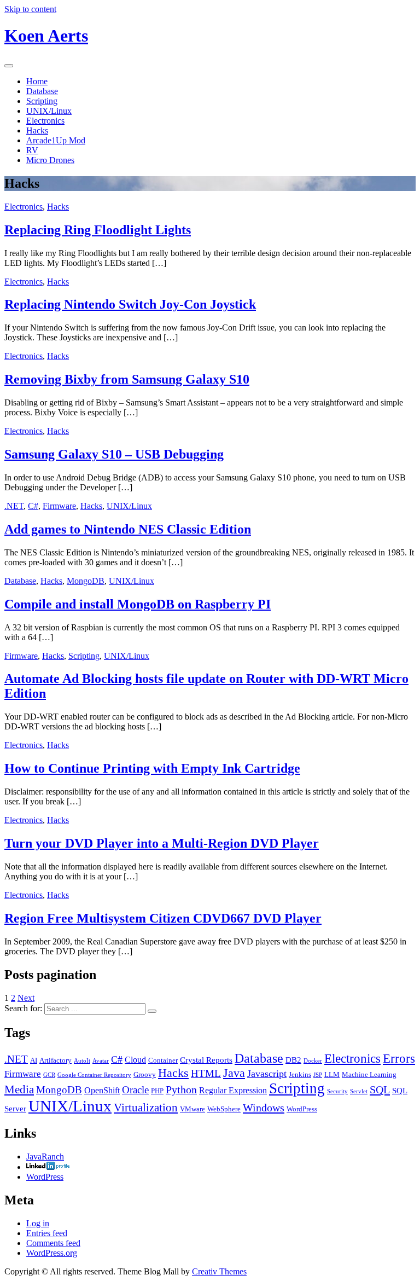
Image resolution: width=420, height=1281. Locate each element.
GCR (49, 1075)
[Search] (152, 1011)
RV (32, 150)
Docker (313, 1061)
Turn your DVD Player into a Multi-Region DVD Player (161, 843)
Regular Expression (233, 1090)
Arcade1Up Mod (55, 140)
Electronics (45, 120)
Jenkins (300, 1074)
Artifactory (55, 1060)
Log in (37, 1223)
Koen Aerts (46, 35)
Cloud (135, 1060)
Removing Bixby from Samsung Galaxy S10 (126, 379)
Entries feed (46, 1233)
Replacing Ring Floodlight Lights (97, 230)
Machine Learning (369, 1074)
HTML (206, 1073)
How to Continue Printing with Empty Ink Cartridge (152, 768)
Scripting (41, 101)
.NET (14, 506)
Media (19, 1089)
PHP (157, 1091)
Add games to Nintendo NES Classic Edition (127, 529)
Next (26, 997)
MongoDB (85, 581)
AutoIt (82, 1061)
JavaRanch (45, 1156)
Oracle (135, 1089)
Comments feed (53, 1243)
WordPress (302, 1109)
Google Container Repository (94, 1075)
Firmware (59, 506)
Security (337, 1091)
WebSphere (224, 1109)
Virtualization (146, 1107)
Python (181, 1089)
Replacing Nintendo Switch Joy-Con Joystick (130, 304)
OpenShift (102, 1090)
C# (33, 506)
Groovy (144, 1074)
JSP (317, 1075)
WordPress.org (51, 1252)
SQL (380, 1089)
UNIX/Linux (49, 110)
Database (42, 91)
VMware (192, 1109)
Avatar (100, 1061)
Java (234, 1073)
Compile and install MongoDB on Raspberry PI (137, 604)
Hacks (37, 130)
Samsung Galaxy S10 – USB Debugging (114, 454)
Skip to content (30, 9)
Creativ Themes (219, 1271)
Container (163, 1060)
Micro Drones (50, 160)
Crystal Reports (206, 1060)
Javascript (267, 1073)
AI (33, 1060)
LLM (332, 1074)
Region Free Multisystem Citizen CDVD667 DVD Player (163, 918)
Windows (263, 1108)
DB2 (293, 1060)
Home (37, 81)
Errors (399, 1058)
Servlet (359, 1091)
